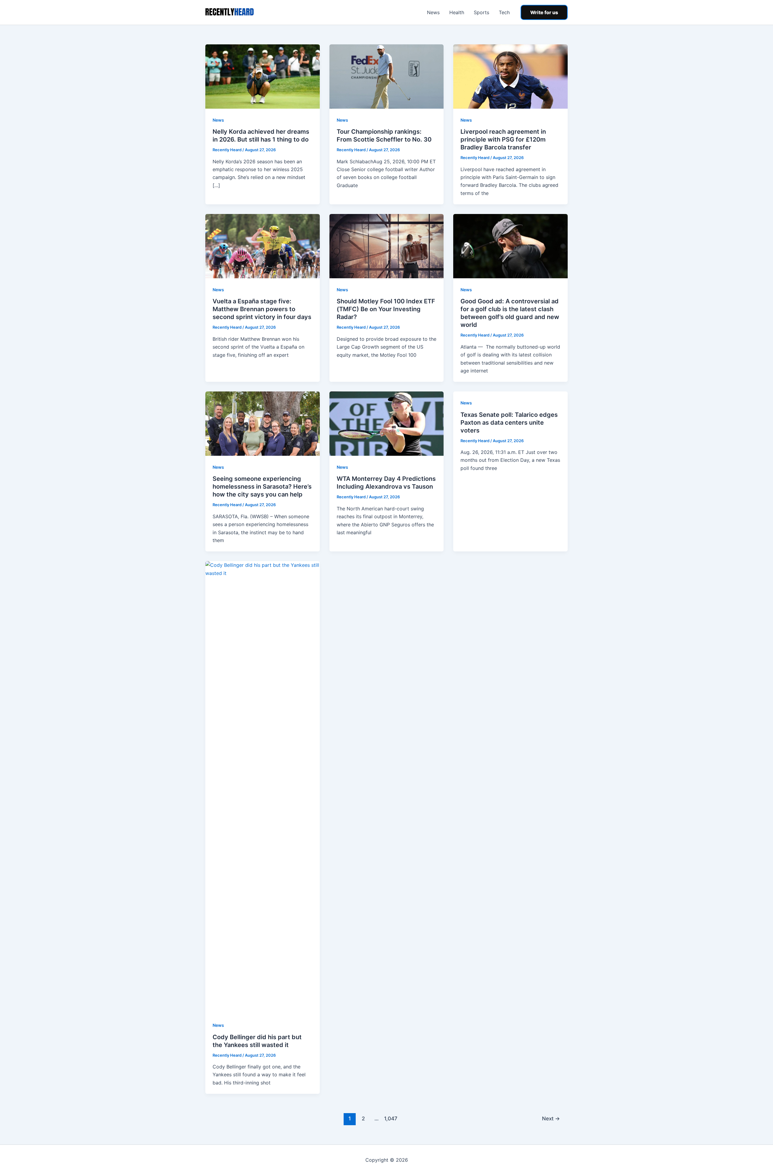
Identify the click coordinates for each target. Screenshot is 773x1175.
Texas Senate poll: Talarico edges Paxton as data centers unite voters (509, 422)
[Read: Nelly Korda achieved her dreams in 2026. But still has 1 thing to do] (262, 76)
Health (456, 12)
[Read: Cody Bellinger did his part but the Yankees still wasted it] (262, 787)
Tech (504, 12)
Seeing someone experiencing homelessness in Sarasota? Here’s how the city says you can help (262, 486)
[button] (544, 12)
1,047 (390, 1118)
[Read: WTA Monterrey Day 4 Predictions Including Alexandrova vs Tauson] (386, 423)
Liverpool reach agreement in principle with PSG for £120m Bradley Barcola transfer (503, 139)
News (433, 12)
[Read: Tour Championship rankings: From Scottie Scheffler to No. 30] (386, 76)
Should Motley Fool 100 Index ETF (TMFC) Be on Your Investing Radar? (386, 309)
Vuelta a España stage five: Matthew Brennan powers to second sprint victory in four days (262, 309)
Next (551, 1118)
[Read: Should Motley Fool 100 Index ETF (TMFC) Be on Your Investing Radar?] (386, 246)
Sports (481, 12)
